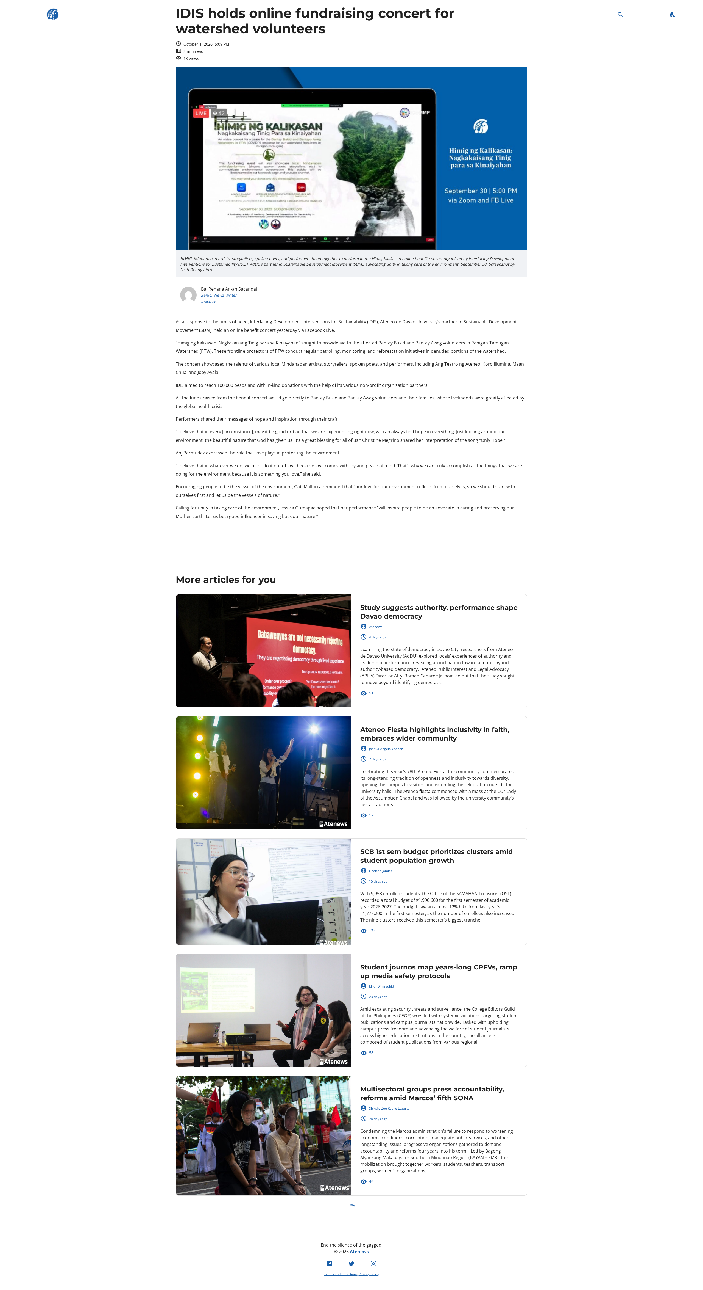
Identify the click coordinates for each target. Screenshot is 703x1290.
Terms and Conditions (341, 1274)
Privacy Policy (369, 1274)
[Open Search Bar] (620, 14)
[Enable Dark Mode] (673, 14)
